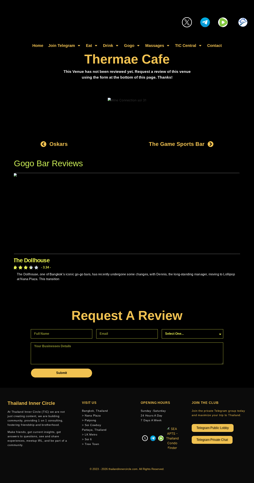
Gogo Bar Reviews (48, 163)
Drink (108, 45)
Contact (214, 45)
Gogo (129, 45)
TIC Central (185, 45)
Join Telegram (61, 45)
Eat (89, 45)
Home (37, 45)
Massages (154, 45)
